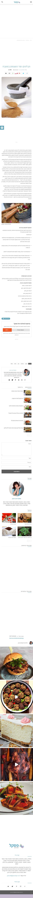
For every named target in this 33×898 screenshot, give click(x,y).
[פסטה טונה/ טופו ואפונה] (27, 392)
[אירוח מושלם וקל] (25, 518)
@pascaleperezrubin (16, 638)
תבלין (15, 363)
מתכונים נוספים (28, 387)
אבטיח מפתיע (13, 524)
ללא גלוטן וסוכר (28, 416)
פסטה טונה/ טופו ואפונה (17, 391)
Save (16, 73)
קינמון (26, 363)
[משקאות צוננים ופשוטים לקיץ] (27, 407)
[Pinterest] (15, 380)
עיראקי (30, 402)
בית (30, 40)
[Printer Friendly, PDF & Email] (6, 319)
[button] (2, 128)
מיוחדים (27, 40)
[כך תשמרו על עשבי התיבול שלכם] (25, 531)
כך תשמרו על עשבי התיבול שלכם (24, 537)
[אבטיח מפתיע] (9, 518)
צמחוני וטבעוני (28, 394)
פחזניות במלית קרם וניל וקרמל (16, 413)
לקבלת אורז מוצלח (12, 537)
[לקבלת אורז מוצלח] (9, 531)
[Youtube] (8, 380)
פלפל (12, 363)
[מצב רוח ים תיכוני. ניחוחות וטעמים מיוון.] (16, 798)
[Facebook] (24, 380)
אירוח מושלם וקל (28, 524)
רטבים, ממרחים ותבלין (21, 40)
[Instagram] (21, 380)
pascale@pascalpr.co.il (13, 875)
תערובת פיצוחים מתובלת (17, 420)
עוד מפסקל (20, 387)
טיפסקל (29, 521)
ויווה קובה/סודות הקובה (17, 398)
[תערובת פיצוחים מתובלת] (27, 422)
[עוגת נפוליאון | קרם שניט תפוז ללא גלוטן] (27, 429)
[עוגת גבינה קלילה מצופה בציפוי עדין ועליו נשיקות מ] (16, 730)
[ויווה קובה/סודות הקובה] (27, 400)
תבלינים (22, 363)
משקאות (29, 409)
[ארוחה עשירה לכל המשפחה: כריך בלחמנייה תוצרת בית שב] (16, 663)
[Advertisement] (16, 21)
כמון (18, 363)
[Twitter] (12, 380)
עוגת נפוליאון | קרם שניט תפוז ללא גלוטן (13, 428)
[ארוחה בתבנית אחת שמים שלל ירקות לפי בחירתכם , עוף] (16, 764)
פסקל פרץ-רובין (21, 69)
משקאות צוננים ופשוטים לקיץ (16, 406)
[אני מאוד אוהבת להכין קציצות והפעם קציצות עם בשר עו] (16, 696)
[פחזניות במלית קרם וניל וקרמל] (27, 415)
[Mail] (18, 380)
